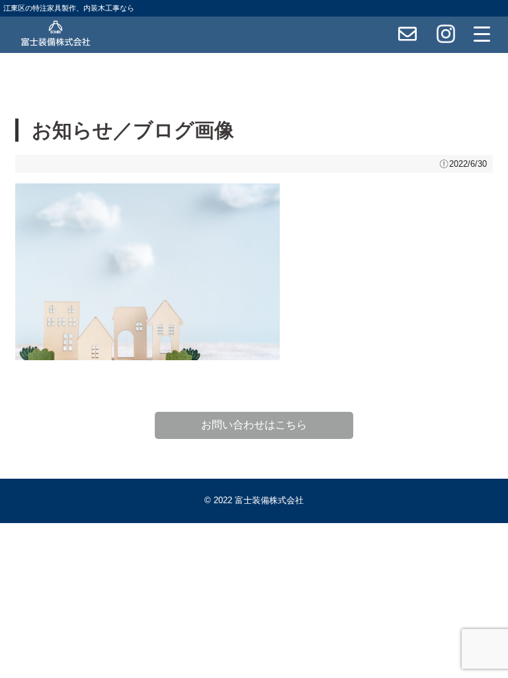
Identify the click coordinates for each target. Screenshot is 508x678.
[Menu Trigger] (482, 34)
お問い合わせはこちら (254, 424)
